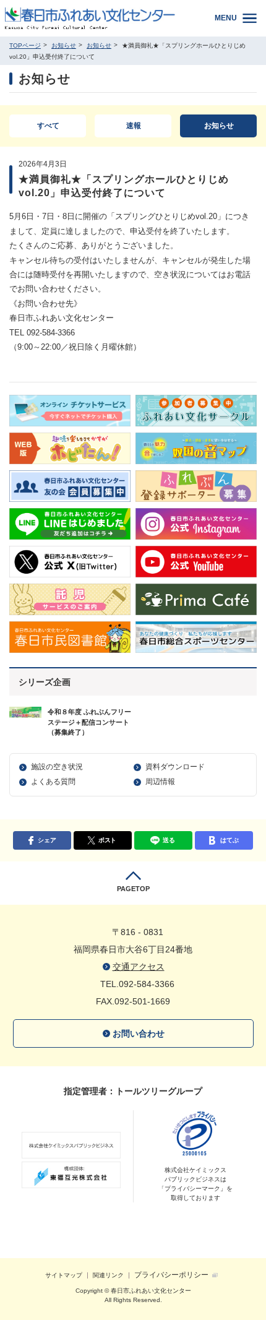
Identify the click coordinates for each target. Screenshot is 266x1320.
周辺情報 (160, 781)
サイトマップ (63, 1275)
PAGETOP (133, 888)
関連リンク (108, 1275)
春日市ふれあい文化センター (99, 18)
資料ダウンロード (175, 766)
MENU (226, 18)
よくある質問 (53, 781)
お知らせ (63, 45)
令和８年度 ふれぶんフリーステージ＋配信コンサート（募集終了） (89, 722)
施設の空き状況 (57, 766)
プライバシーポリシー (171, 1274)
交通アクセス (139, 967)
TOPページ (25, 45)
